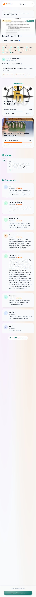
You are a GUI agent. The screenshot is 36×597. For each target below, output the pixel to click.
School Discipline (20, 74)
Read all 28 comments (18, 338)
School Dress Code (8, 74)
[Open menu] (32, 4)
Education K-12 (6, 20)
